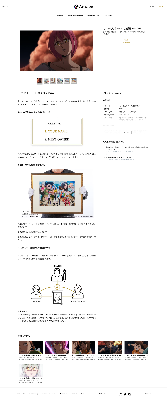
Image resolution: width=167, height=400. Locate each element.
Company (74, 394)
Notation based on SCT (49, 394)
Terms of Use (20, 394)
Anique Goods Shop (92, 16)
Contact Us (63, 394)
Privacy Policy (33, 394)
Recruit (83, 394)
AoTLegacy (108, 16)
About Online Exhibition (75, 16)
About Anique (59, 16)
